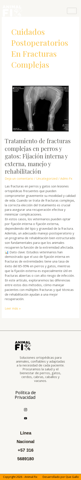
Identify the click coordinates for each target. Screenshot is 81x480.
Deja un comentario (19, 178)
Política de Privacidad (25, 395)
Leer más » (13, 308)
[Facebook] (16, 409)
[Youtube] (25, 418)
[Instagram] (25, 409)
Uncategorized (46, 178)
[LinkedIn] (35, 409)
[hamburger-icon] (72, 11)
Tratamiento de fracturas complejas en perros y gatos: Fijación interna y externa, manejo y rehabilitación (38, 156)
